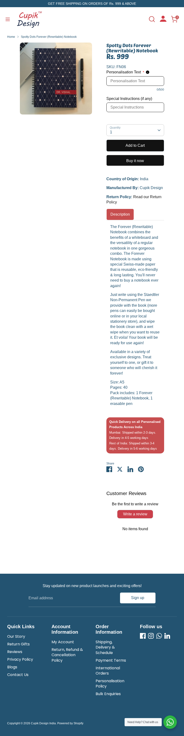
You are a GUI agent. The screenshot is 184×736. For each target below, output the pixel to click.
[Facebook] (143, 636)
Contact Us (18, 674)
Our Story (16, 636)
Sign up (137, 598)
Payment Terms (111, 660)
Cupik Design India (43, 723)
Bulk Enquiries (108, 694)
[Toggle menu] (7, 19)
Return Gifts (18, 644)
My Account (63, 642)
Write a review (135, 514)
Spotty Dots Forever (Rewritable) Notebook (49, 36)
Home (11, 36)
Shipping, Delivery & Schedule (105, 647)
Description (120, 214)
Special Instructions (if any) (129, 99)
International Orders (108, 670)
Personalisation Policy (110, 683)
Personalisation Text (125, 72)
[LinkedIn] (167, 636)
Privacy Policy (20, 659)
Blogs (12, 667)
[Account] (163, 20)
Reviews (14, 651)
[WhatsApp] (159, 636)
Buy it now (135, 161)
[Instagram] (151, 636)
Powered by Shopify (70, 723)
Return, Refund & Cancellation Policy (67, 655)
